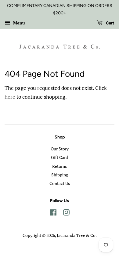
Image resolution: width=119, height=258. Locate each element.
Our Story (60, 149)
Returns (59, 166)
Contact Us (59, 183)
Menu (18, 23)
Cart (109, 23)
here (10, 96)
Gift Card (59, 157)
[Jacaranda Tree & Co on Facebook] (53, 213)
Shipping (59, 175)
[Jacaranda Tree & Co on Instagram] (66, 213)
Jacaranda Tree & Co (76, 235)
